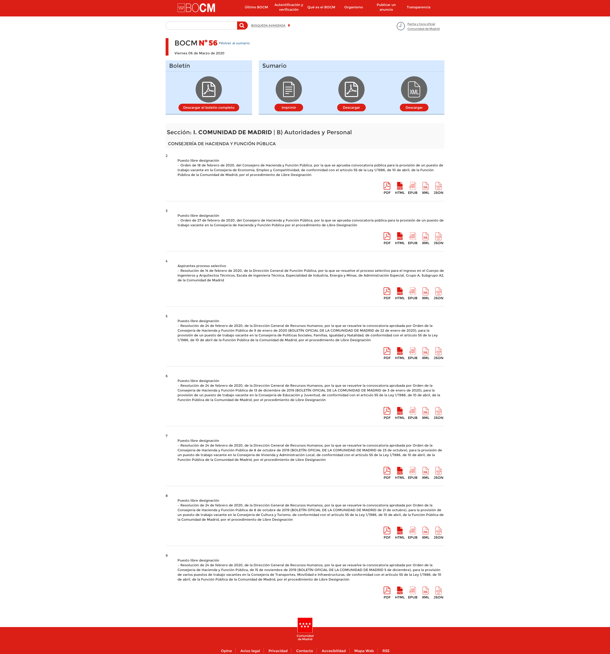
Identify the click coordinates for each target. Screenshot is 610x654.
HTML (400, 193)
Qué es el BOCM (321, 7)
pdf (387, 193)
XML (425, 193)
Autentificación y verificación (288, 7)
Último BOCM (256, 7)
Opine (226, 651)
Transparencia (418, 7)
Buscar (242, 28)
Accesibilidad (334, 651)
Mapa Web (364, 651)
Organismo (353, 7)
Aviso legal (250, 651)
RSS (385, 651)
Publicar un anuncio (386, 7)
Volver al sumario (235, 43)
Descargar (351, 107)
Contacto (304, 651)
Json (438, 193)
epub (412, 193)
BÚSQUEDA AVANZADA (268, 25)
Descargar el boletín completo (208, 107)
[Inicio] (197, 8)
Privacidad (278, 651)
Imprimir (289, 107)
